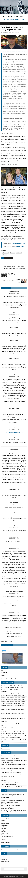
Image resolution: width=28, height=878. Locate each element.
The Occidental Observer (7, 836)
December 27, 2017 (20, 246)
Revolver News (4, 833)
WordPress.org (4, 864)
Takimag (3, 834)
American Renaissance (6, 819)
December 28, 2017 (7, 32)
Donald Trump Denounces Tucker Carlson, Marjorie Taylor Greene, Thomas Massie (13, 783)
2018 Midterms (8, 258)
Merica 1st (3, 831)
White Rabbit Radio (6, 842)
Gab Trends (4, 827)
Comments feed (5, 861)
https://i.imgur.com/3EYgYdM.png (14, 432)
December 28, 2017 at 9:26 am (14, 450)
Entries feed (4, 859)
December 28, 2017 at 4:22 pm (14, 538)
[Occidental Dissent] (14, 13)
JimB (14, 374)
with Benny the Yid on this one (17, 51)
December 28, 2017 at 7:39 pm (14, 612)
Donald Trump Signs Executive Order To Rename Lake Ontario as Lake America (13, 694)
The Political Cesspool (6, 838)
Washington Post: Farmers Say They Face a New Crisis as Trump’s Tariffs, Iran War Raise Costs (13, 719)
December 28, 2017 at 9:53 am (14, 429)
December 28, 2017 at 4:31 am (14, 410)
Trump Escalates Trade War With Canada (11, 772)
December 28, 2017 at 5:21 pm (14, 548)
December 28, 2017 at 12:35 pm (14, 527)
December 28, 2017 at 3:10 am (14, 342)
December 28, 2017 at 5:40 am (14, 314)
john (14, 312)
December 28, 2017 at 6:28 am (14, 439)
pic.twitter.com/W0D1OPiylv (19, 243)
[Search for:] (14, 869)
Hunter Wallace (16, 32)
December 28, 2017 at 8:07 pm (14, 593)
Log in (2, 857)
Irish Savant (4, 828)
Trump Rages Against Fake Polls (9, 756)
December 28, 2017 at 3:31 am (14, 360)
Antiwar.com (4, 822)
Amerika (3, 820)
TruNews (3, 839)
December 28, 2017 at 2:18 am (14, 293)
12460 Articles (21, 266)
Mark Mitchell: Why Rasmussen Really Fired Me (12, 787)
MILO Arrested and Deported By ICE (16, 705)
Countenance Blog (5, 823)
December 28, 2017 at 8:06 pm (14, 628)
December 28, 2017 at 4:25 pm (14, 491)
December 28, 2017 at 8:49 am (14, 376)
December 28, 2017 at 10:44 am (14, 514)
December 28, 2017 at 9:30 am (14, 504)
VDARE (3, 841)
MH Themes (22, 876)
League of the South (6, 830)
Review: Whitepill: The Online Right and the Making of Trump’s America (12, 686)
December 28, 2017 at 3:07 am (14, 329)
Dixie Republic (4, 825)
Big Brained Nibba (14, 408)
